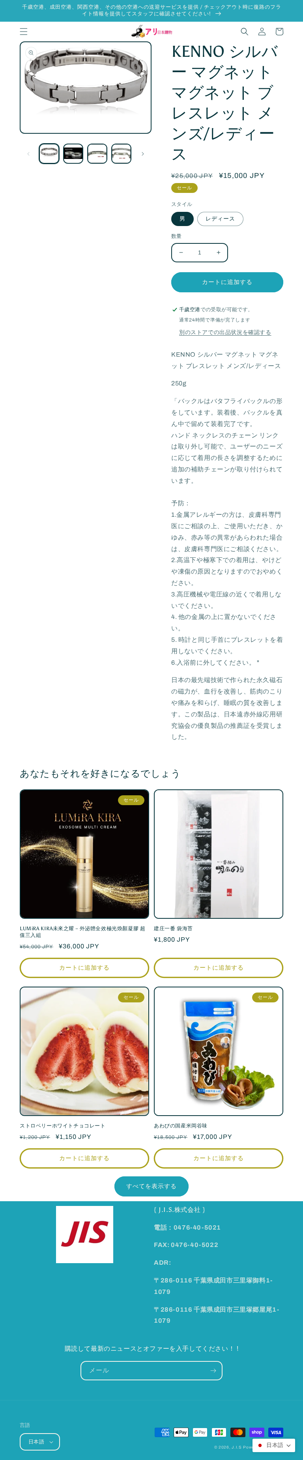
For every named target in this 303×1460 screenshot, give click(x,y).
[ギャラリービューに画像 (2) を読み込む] (73, 154)
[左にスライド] (28, 154)
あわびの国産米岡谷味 (181, 1126)
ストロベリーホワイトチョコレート (63, 1126)
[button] (23, 31)
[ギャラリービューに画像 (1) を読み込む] (49, 154)
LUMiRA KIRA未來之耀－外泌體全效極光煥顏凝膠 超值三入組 (82, 931)
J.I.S (237, 1447)
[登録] (213, 1370)
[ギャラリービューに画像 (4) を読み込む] (121, 154)
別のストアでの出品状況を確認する (225, 332)
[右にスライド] (143, 154)
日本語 (36, 1442)
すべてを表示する (151, 1186)
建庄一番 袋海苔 (173, 928)
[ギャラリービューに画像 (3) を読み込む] (97, 154)
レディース (220, 219)
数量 (176, 236)
